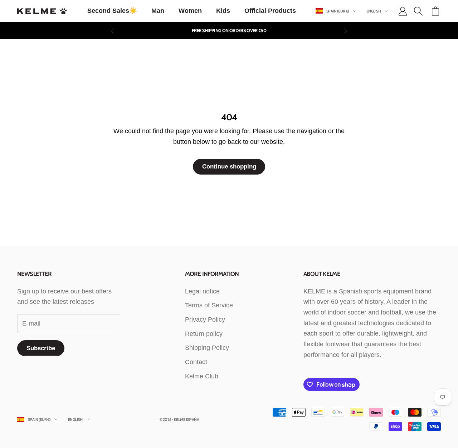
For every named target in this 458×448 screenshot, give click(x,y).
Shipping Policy (207, 347)
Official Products (270, 10)
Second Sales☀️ (112, 10)
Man (157, 10)
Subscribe (40, 348)
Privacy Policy (205, 319)
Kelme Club (201, 376)
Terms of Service (209, 305)
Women (190, 10)
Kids (223, 10)
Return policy (204, 333)
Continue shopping (229, 166)
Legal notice (202, 291)
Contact (196, 362)
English (373, 11)
